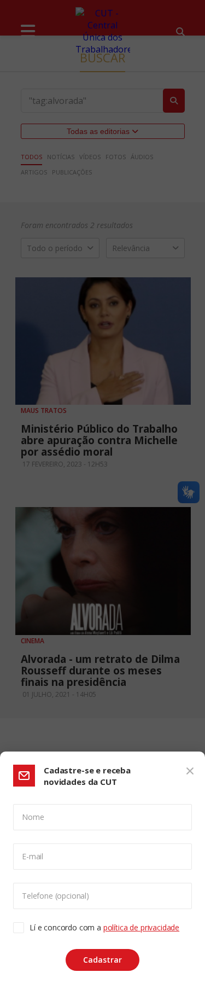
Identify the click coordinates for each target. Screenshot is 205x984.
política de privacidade (141, 927)
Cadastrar (102, 959)
